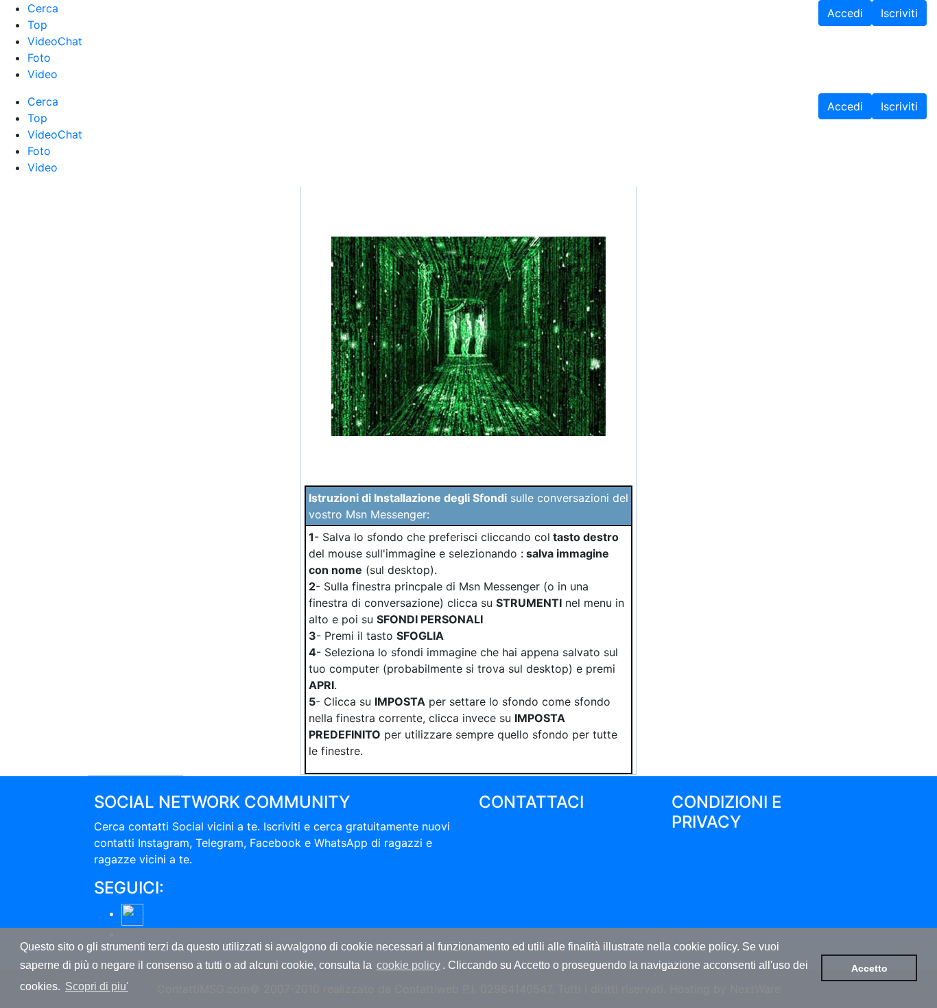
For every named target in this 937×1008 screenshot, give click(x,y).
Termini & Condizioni (725, 846)
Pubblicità (504, 859)
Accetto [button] (869, 968)
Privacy (691, 862)
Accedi (845, 13)
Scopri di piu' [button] (96, 986)
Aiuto (492, 876)
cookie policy (408, 965)
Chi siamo (504, 826)
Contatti (500, 843)
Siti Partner (701, 895)
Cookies (693, 879)
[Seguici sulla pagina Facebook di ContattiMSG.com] (132, 913)
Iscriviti (899, 13)
